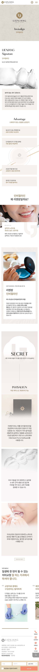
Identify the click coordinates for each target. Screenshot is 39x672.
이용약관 (13, 655)
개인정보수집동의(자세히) (10, 668)
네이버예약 (36, 640)
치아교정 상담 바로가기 (19, 559)
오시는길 (35, 651)
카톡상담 (35, 645)
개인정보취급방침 (5, 655)
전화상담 (35, 634)
